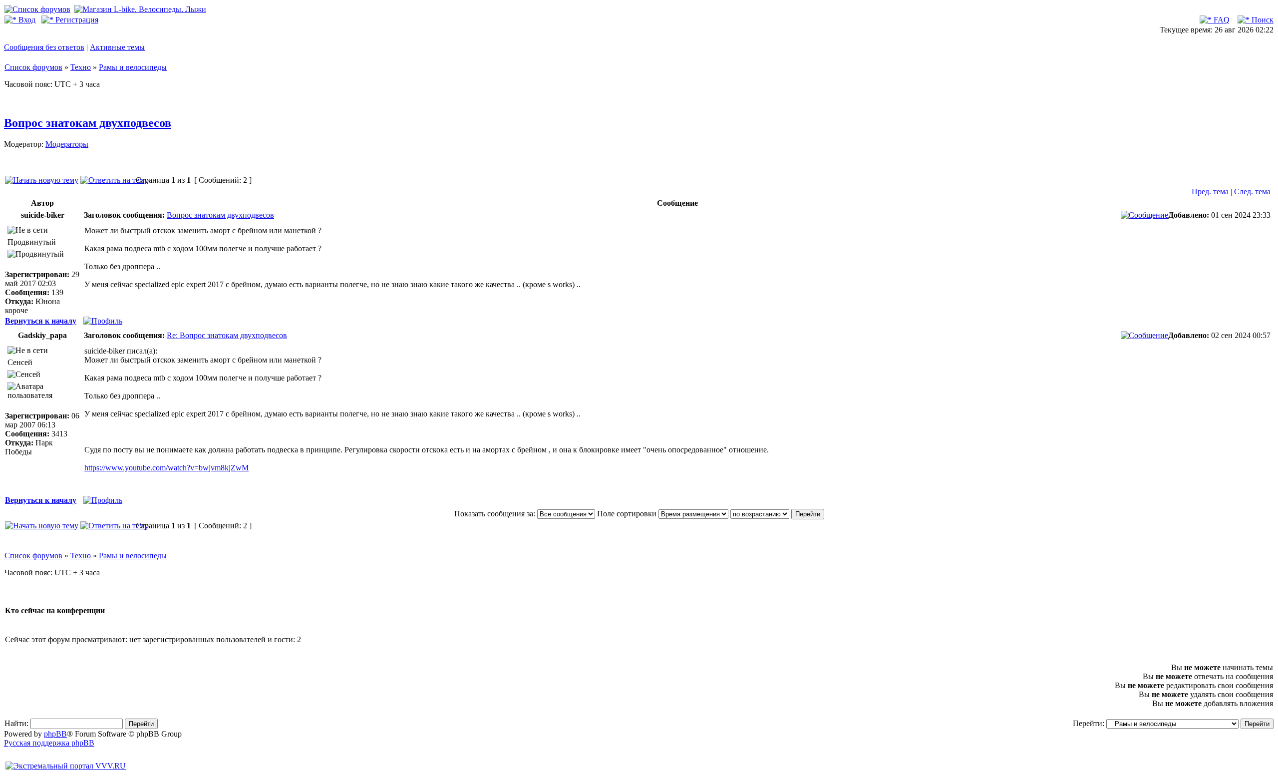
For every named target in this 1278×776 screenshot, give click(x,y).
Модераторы (66, 144)
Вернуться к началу (40, 321)
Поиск (1262, 19)
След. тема (1252, 191)
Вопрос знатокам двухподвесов (87, 122)
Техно (80, 67)
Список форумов (33, 67)
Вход (25, 19)
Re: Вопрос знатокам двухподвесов (227, 335)
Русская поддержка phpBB (49, 743)
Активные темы (117, 47)
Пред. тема (1210, 191)
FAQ (1221, 19)
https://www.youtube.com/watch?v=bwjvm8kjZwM (166, 467)
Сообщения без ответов (44, 47)
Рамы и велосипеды (133, 67)
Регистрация (75, 19)
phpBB (55, 734)
